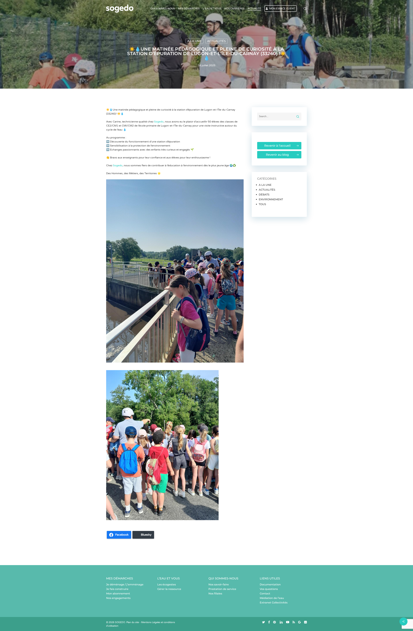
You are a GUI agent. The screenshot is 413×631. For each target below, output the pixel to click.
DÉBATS (264, 194)
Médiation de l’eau (272, 598)
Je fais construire (117, 589)
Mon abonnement (118, 593)
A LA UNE (194, 41)
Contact (265, 593)
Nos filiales (215, 593)
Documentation (270, 584)
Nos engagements (118, 598)
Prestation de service (222, 589)
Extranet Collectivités (273, 602)
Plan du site (132, 622)
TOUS (262, 204)
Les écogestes (166, 584)
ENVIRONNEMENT (271, 199)
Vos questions (269, 589)
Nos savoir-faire (218, 584)
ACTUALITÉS (216, 41)
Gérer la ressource (169, 589)
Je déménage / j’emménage (124, 584)
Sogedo (159, 121)
